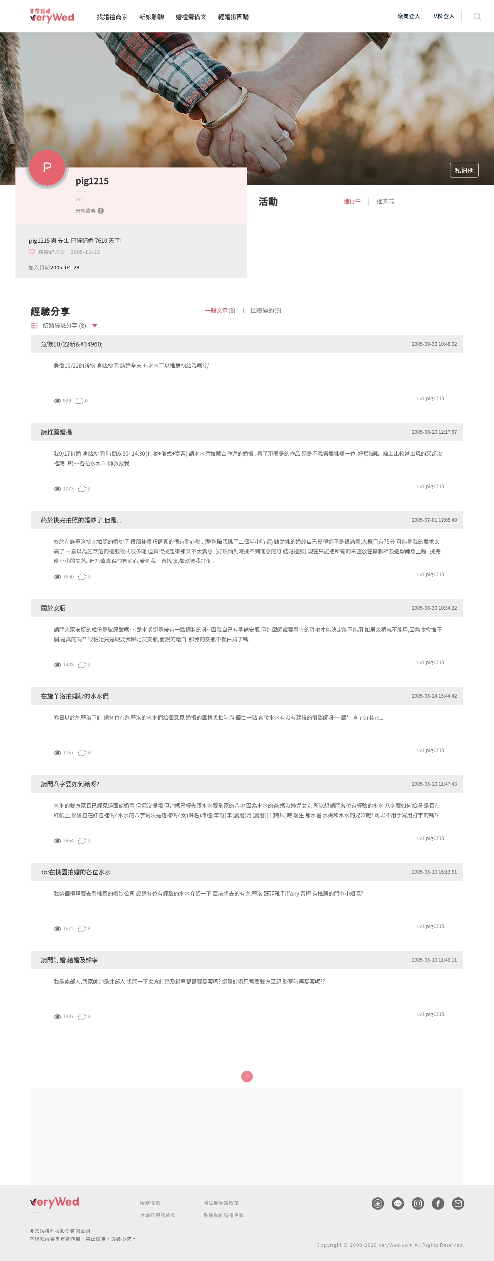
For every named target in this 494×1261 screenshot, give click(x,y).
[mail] (454, 1203)
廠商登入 (409, 16)
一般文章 (220, 310)
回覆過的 (266, 310)
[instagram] (414, 1203)
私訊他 (464, 170)
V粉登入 (444, 16)
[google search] (478, 16)
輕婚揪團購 (233, 16)
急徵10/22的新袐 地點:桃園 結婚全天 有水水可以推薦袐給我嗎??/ (131, 365)
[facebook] (434, 1203)
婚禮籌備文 (191, 16)
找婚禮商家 (112, 16)
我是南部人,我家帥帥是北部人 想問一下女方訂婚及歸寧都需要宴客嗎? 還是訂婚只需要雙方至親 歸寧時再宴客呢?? (189, 981)
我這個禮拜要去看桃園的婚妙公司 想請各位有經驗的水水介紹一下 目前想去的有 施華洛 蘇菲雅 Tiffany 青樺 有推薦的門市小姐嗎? (208, 893)
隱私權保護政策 (221, 1202)
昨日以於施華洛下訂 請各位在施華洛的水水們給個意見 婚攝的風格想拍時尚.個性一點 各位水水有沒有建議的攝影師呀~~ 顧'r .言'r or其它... (218, 717)
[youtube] (374, 1203)
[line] (394, 1203)
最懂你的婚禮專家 (223, 1215)
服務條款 (150, 1202)
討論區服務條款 (158, 1215)
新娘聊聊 (151, 16)
